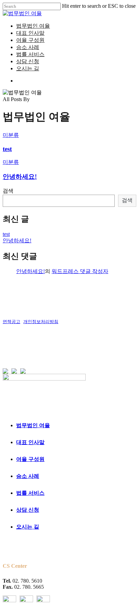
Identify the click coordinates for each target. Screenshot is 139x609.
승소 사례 (27, 476)
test (7, 148)
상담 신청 (27, 510)
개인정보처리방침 (40, 321)
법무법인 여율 (33, 425)
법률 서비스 (30, 493)
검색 (8, 191)
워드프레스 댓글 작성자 (80, 271)
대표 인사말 (30, 442)
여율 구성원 (30, 459)
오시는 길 (27, 527)
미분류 (11, 135)
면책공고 (11, 321)
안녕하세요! (20, 176)
